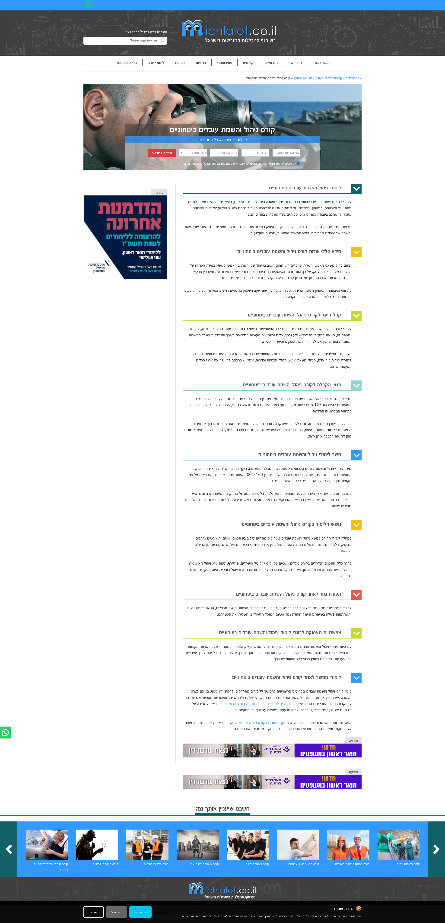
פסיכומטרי (224, 62)
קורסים (248, 62)
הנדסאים (271, 62)
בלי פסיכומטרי (126, 62)
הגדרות (93, 912)
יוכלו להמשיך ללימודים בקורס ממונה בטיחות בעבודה (261, 703)
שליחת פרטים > (162, 152)
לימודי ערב (156, 62)
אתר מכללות (354, 77)
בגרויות (201, 62)
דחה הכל (116, 912)
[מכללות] (229, 32)
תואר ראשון (321, 62)
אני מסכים (140, 912)
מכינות (180, 62)
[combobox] (193, 153)
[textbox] (193, 152)
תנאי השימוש (266, 163)
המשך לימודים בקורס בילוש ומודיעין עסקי (259, 722)
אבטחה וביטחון (303, 77)
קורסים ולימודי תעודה (329, 77)
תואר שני (295, 62)
